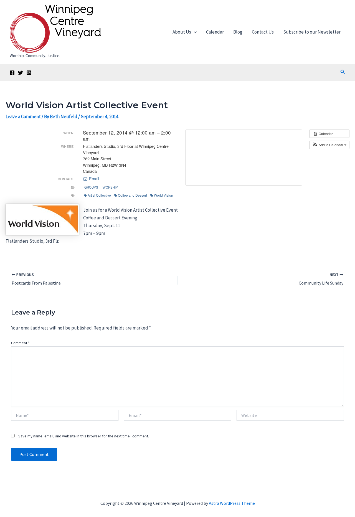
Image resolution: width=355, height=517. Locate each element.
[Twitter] (20, 72)
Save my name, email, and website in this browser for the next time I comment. (83, 436)
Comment (20, 342)
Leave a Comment (23, 116)
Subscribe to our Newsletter (312, 32)
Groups (91, 187)
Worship (110, 187)
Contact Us (263, 32)
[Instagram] (28, 72)
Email (93, 178)
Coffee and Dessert (132, 195)
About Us (182, 32)
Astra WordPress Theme (232, 503)
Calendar (215, 32)
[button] (194, 32)
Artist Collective (99, 195)
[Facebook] (12, 72)
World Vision (163, 195)
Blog (237, 32)
